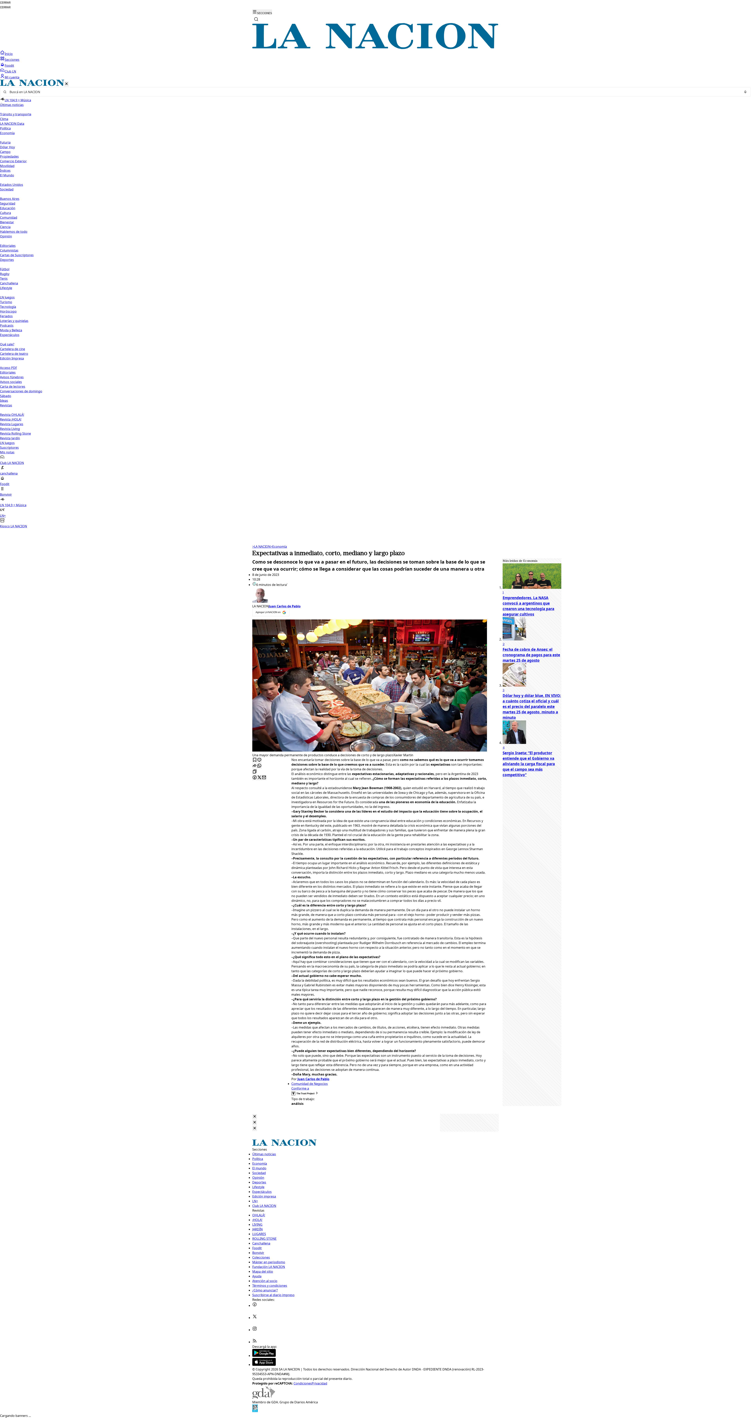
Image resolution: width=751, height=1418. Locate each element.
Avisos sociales (11, 382)
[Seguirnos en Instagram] (254, 1330)
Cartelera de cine (12, 349)
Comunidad (8, 217)
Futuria (5, 142)
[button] (375, 304)
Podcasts (6, 325)
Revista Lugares (11, 424)
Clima (4, 119)
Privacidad (319, 1383)
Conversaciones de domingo (21, 391)
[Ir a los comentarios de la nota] (259, 760)
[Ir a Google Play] (264, 1355)
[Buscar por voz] (745, 92)
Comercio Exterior (13, 161)
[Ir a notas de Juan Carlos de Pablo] (369, 595)
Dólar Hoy (7, 147)
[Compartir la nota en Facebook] (254, 777)
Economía (278, 546)
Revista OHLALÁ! (12, 415)
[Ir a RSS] (254, 1342)
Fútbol (4, 269)
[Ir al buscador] (256, 19)
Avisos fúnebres (12, 377)
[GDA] (263, 1397)
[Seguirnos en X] (254, 1317)
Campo (5, 152)
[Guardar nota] (254, 760)
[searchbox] (374, 92)
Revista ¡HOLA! (10, 419)
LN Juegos (7, 297)
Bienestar (7, 222)
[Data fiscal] (255, 1411)
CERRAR (5, 2)
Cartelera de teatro (14, 354)
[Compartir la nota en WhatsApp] (259, 766)
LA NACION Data (12, 123)
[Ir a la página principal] (375, 48)
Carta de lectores (12, 386)
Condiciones (303, 1383)
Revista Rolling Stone (15, 433)
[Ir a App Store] (264, 1364)
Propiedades (9, 156)
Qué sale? (7, 344)
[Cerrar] (66, 84)
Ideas (4, 400)
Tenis (4, 278)
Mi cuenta (12, 77)
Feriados (6, 316)
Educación (7, 208)
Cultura (5, 213)
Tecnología (8, 307)
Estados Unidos (11, 185)
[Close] (254, 1116)
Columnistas (9, 250)
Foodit (9, 65)
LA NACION (261, 546)
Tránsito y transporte (15, 114)
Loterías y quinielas (14, 321)
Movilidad (7, 166)
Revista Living (10, 429)
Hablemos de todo (13, 231)
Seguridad (7, 203)
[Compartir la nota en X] (259, 777)
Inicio (9, 54)
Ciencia (5, 227)
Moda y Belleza (11, 330)
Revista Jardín (10, 438)
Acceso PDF (8, 368)
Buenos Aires (9, 199)
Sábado (5, 396)
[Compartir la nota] (254, 766)
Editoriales (8, 246)
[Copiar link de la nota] (254, 771)
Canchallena (9, 283)
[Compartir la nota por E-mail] (264, 777)
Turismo (6, 302)
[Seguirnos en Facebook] (254, 1305)
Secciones (12, 60)
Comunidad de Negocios (309, 1084)
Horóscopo (8, 311)
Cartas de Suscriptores (17, 255)
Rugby (4, 274)
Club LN (10, 71)
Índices (5, 170)
